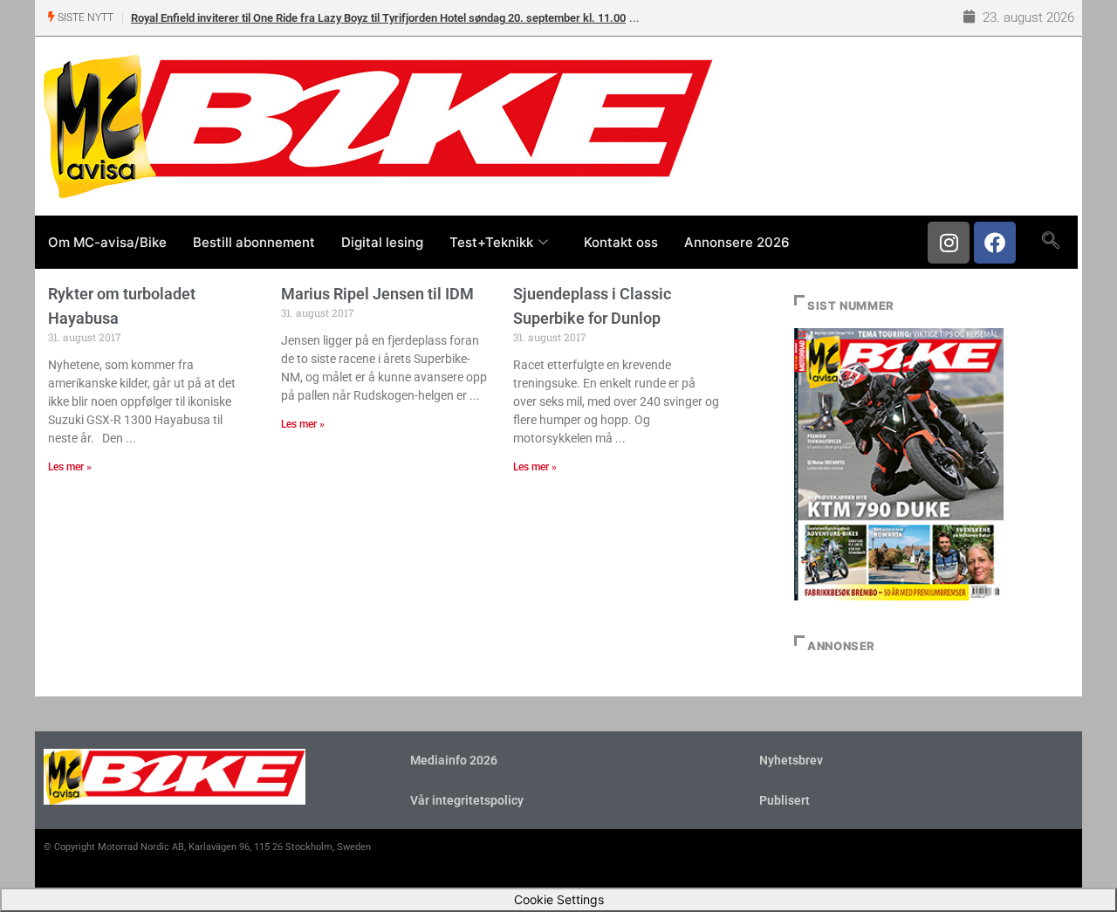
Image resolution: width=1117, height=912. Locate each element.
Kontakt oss (621, 242)
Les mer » (70, 467)
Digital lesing (382, 242)
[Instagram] (949, 243)
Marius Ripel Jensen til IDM (377, 294)
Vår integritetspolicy (467, 800)
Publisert (784, 800)
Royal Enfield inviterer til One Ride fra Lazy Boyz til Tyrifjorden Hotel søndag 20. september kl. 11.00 (378, 17)
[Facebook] (995, 243)
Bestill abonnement (254, 242)
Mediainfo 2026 (453, 760)
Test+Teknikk (491, 242)
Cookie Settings (559, 899)
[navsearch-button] (1050, 242)
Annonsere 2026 (737, 242)
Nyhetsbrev (791, 760)
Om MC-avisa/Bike (107, 242)
